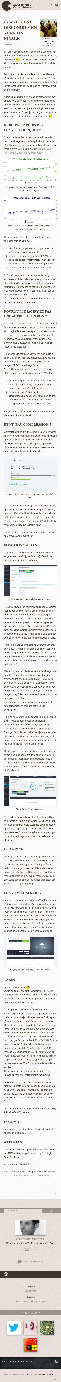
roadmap (11, 1129)
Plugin (42, 1301)
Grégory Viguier (30, 1239)
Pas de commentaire (32, 1262)
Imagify (47, 97)
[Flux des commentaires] (56, 1361)
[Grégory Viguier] (30, 1227)
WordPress (30, 1291)
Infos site (7, 1375)
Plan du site (18, 1375)
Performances (23, 1301)
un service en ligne (21, 904)
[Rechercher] (51, 1211)
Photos (34, 1301)
